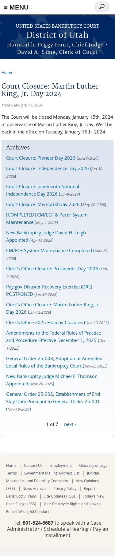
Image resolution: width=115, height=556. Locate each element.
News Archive (34, 488)
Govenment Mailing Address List (51, 473)
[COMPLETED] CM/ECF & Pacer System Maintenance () (47, 218)
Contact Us (33, 465)
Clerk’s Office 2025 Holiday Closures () (57, 322)
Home (7, 72)
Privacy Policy (64, 488)
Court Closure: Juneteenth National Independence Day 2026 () (43, 190)
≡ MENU (16, 7)
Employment (61, 465)
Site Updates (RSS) (59, 496)
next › (70, 424)
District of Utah (57, 35)
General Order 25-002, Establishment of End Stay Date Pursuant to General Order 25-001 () (53, 401)
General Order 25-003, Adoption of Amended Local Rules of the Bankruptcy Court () (56, 362)
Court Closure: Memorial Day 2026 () (56, 204)
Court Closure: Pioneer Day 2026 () (52, 158)
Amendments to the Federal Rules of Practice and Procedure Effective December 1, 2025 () (56, 340)
